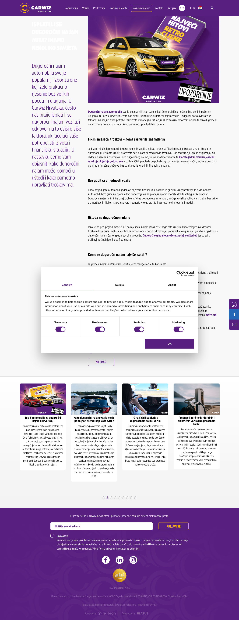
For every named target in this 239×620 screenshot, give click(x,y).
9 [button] (135, 497)
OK (170, 343)
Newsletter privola (147, 604)
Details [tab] (119, 284)
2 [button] (107, 497)
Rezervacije (71, 8)
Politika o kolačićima (126, 604)
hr (200, 8)
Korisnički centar (119, 8)
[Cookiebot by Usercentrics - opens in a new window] (179, 273)
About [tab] (172, 284)
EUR (192, 8)
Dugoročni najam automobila (105, 111)
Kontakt (159, 8)
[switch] (100, 329)
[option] (42, 427)
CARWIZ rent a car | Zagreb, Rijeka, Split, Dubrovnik (35, 8)
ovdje (136, 548)
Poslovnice (99, 8)
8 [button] (131, 497)
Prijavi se (174, 526)
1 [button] (103, 497)
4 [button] (115, 497)
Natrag (101, 362)
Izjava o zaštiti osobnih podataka (98, 604)
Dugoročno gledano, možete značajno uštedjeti (170, 235)
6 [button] (123, 497)
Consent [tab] (67, 284)
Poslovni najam (141, 8)
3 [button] (111, 497)
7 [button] (127, 497)
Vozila (85, 8)
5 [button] (119, 497)
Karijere (172, 8)
